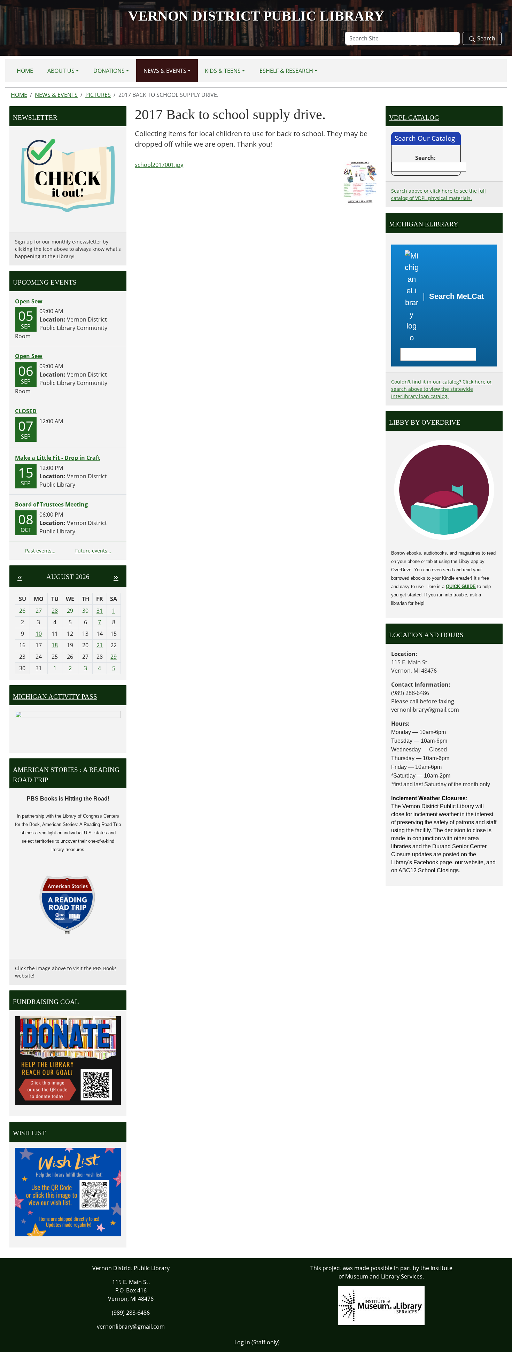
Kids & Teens (223, 71)
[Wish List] (68, 1191)
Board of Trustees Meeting (51, 504)
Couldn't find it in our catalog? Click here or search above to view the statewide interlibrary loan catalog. (441, 389)
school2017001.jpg (159, 165)
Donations (109, 71)
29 (113, 656)
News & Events (164, 71)
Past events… (40, 550)
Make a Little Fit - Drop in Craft (57, 458)
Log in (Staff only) (257, 1342)
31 (99, 611)
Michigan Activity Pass (55, 696)
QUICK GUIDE (461, 586)
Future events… (93, 550)
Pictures (98, 95)
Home (25, 71)
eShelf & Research (286, 71)
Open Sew (28, 301)
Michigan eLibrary (423, 224)
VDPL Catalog (414, 117)
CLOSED (26, 411)
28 (55, 611)
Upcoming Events (45, 282)
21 (99, 645)
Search (486, 38)
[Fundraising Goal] (68, 1060)
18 (55, 645)
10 (39, 634)
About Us (61, 71)
